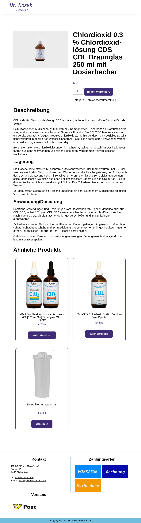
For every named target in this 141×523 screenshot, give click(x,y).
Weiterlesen (42, 424)
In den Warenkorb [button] (42, 335)
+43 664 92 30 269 (24, 477)
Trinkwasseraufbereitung (101, 99)
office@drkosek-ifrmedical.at (32, 480)
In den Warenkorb (98, 91)
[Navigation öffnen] (134, 20)
